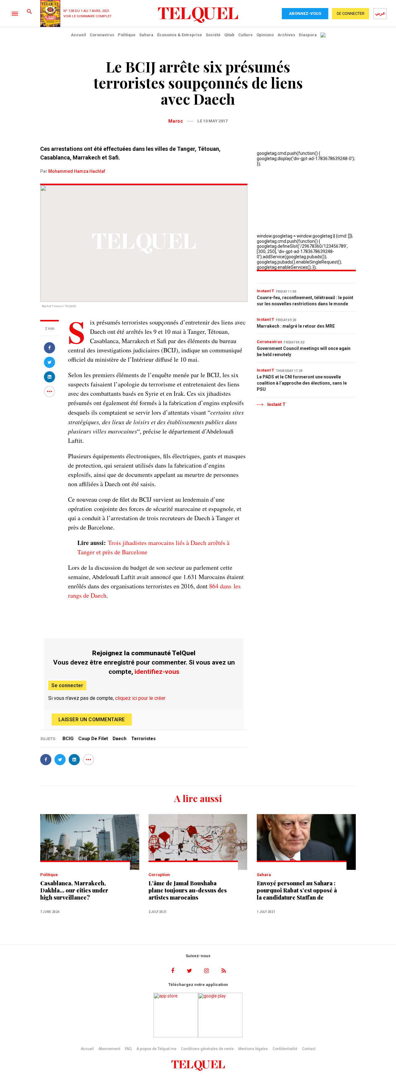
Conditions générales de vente (207, 1049)
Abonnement (109, 1049)
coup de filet (93, 738)
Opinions (265, 35)
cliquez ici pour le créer (140, 698)
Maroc (175, 121)
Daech (120, 738)
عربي (380, 13)
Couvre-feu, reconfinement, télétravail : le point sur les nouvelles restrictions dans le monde (305, 300)
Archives (286, 35)
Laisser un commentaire (91, 719)
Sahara (146, 35)
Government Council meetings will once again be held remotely (304, 351)
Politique (127, 35)
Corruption (159, 874)
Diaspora (308, 35)
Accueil (78, 35)
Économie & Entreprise (179, 35)
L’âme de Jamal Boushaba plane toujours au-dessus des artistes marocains (187, 890)
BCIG (68, 738)
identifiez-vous (157, 671)
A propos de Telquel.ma (156, 1049)
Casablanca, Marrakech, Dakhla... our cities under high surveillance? (74, 890)
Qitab (229, 35)
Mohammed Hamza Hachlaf (76, 171)
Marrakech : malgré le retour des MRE (296, 326)
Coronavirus (102, 35)
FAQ (128, 1049)
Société (213, 35)
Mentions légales (253, 1049)
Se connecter (67, 685)
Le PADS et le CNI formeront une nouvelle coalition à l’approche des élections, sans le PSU (302, 383)
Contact (309, 1049)
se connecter (350, 13)
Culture (245, 35)
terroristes (143, 738)
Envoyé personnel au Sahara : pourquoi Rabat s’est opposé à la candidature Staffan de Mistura (297, 890)
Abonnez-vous (305, 13)
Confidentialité (285, 1049)
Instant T (265, 291)
